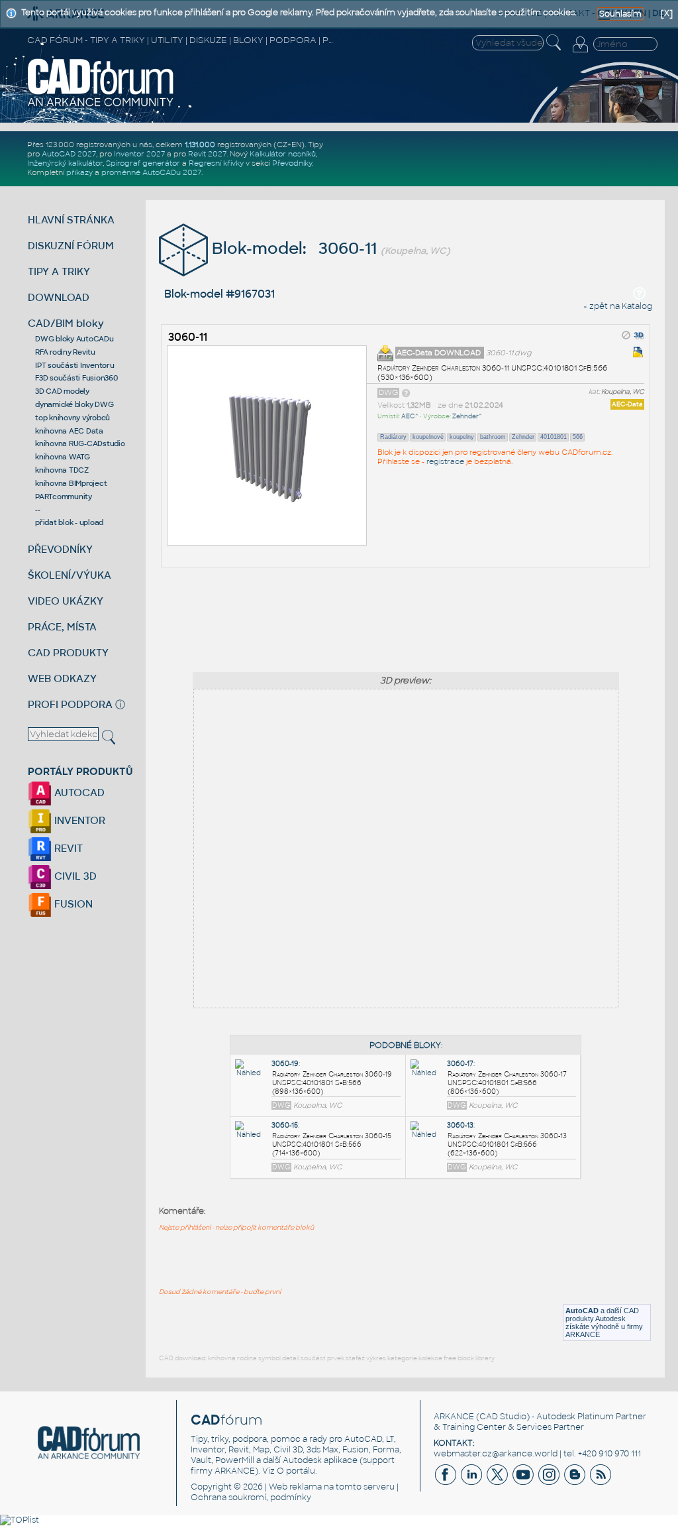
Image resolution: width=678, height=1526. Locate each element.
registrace (445, 461)
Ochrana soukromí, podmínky (251, 1497)
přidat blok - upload (69, 522)
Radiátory (393, 437)
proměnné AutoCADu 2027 (151, 172)
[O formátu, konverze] (406, 392)
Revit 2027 (207, 153)
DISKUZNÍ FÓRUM (71, 245)
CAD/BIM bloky (66, 323)
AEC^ (409, 416)
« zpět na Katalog (617, 306)
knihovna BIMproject (71, 483)
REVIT (67, 848)
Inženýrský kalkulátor (65, 163)
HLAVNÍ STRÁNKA (71, 219)
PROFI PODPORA (70, 704)
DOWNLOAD (58, 297)
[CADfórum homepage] (100, 105)
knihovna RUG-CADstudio (80, 443)
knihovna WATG (62, 456)
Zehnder (523, 437)
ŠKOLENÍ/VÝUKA (69, 575)
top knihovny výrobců (72, 417)
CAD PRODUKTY (68, 652)
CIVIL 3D (74, 876)
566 (578, 437)
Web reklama (295, 1487)
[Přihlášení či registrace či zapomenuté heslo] (580, 52)
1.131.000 (200, 144)
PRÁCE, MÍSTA (62, 626)
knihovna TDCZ (62, 470)
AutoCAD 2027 (69, 153)
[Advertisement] (406, 616)
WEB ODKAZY (62, 678)
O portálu (296, 1471)
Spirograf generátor (143, 163)
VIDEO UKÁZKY (65, 601)
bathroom (493, 437)
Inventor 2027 (139, 153)
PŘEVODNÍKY (60, 549)
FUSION (72, 904)
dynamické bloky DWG (74, 404)
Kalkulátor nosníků (283, 153)
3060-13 (460, 1125)
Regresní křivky (216, 163)
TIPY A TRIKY (59, 271)
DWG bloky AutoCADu (74, 338)
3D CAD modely (62, 391)
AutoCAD (582, 1311)
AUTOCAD (78, 792)
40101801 (553, 437)
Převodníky (292, 163)
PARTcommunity (63, 496)
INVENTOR (78, 820)
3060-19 (285, 1063)
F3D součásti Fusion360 (76, 377)
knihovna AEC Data (69, 431)
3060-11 (187, 337)
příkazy (79, 172)
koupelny (462, 437)
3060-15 (284, 1125)
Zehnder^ (467, 416)
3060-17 (460, 1063)
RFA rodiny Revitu (65, 352)
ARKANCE (454, 1416)
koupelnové (428, 437)
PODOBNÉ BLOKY (405, 1045)
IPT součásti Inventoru (75, 365)
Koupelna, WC (622, 392)
